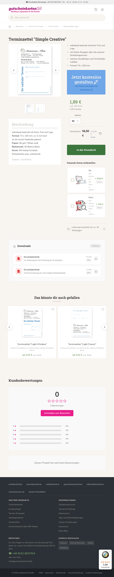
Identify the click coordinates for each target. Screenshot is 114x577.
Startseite (19, 26)
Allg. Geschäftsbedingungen (71, 517)
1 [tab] (32, 98)
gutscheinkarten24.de (73, 484)
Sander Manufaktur (37, 492)
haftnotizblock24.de (95, 484)
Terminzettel (53, 26)
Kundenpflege (15, 509)
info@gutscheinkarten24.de (20, 561)
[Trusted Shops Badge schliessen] (110, 551)
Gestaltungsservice (67, 504)
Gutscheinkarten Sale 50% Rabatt (23, 526)
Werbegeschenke (16, 517)
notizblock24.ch (52, 484)
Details (99, 182)
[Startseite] (10, 26)
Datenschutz (64, 513)
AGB (41, 573)
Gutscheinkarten (16, 504)
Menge (78, 115)
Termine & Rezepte (36, 26)
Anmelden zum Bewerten (57, 413)
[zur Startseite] (25, 10)
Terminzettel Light (70, 26)
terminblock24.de (34, 484)
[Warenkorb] (96, 10)
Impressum (63, 526)
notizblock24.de (15, 484)
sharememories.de (16, 492)
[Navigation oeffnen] (102, 10)
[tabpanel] (35, 70)
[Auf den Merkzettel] (52, 309)
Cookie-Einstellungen (68, 522)
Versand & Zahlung (67, 509)
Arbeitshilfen (14, 522)
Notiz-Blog (63, 530)
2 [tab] (36, 98)
